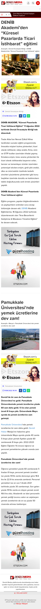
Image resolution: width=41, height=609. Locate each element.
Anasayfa (4, 49)
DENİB (24, 208)
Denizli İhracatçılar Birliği (17, 49)
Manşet (11, 323)
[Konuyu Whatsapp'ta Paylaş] (28, 115)
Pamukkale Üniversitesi (13, 386)
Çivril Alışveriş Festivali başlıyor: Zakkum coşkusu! (24, 15)
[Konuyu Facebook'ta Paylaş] (20, 115)
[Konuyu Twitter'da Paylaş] (24, 115)
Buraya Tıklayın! (22, 604)
